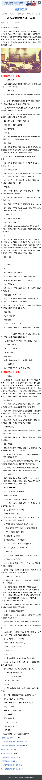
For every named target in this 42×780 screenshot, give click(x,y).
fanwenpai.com (22, 777)
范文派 (12, 14)
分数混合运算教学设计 (8, 738)
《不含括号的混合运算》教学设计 (12, 741)
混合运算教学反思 (7, 749)
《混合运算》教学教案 (8, 757)
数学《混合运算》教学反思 (9, 769)
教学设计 (30, 14)
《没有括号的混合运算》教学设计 (12, 745)
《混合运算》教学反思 (8, 761)
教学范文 (21, 14)
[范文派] (21, 10)
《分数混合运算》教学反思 (9, 765)
